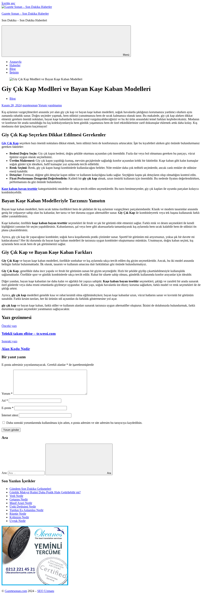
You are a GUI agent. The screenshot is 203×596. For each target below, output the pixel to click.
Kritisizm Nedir (19, 517)
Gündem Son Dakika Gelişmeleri (30, 488)
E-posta (7, 408)
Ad (5, 400)
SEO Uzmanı (45, 591)
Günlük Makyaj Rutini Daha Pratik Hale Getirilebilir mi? (45, 492)
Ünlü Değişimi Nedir (23, 506)
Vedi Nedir (16, 496)
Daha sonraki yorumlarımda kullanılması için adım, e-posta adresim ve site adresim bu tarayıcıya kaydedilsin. (74, 422)
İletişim (14, 72)
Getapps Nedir (19, 499)
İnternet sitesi (10, 415)
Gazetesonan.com (16, 591)
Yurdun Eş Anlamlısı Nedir (26, 510)
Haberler (15, 65)
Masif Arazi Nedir (21, 503)
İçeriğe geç (8, 3)
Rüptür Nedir (18, 513)
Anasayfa (15, 61)
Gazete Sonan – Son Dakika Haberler (25, 13)
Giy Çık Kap (10, 143)
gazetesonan (30, 105)
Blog (13, 69)
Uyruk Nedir (18, 520)
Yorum (7, 393)
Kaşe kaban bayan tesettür (19, 188)
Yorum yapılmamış (50, 105)
